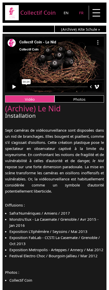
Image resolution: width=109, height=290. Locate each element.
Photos (79, 99)
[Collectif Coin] (12, 18)
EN (66, 12)
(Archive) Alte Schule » (80, 29)
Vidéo (30, 99)
